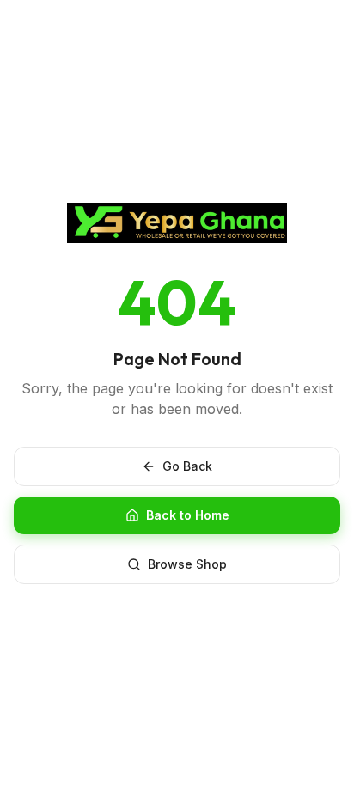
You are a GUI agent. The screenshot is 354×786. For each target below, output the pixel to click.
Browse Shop (187, 564)
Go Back (187, 466)
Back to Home (187, 515)
